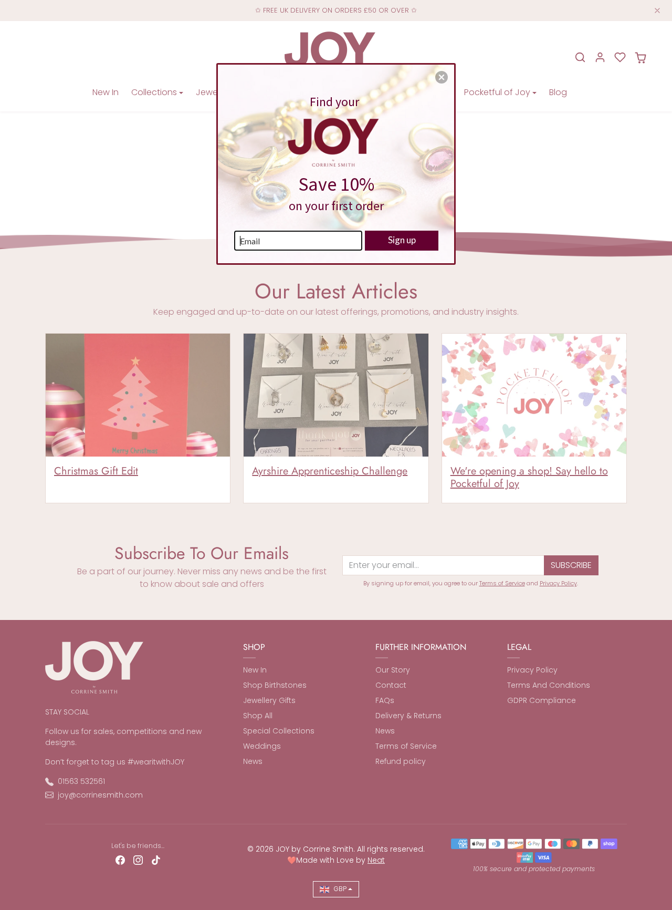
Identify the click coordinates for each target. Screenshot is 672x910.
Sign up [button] (402, 239)
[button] (441, 77)
